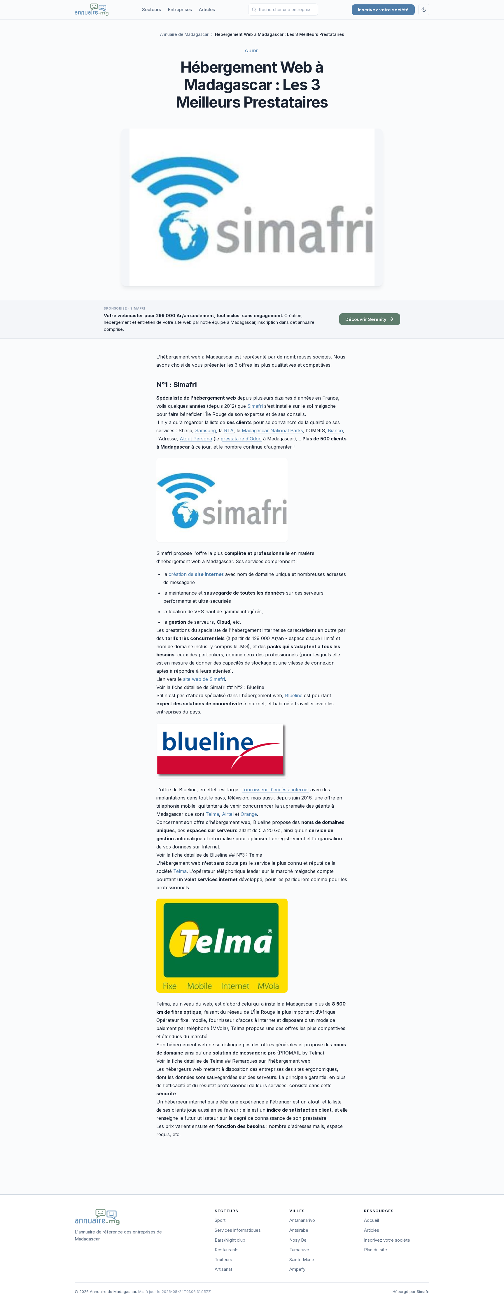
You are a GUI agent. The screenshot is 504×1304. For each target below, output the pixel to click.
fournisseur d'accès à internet (275, 789)
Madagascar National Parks (272, 430)
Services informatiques (238, 1230)
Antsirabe (298, 1230)
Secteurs (151, 9)
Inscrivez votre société (383, 10)
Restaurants (227, 1249)
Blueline (293, 695)
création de (196, 574)
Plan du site (375, 1249)
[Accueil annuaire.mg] (91, 9)
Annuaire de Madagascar (184, 34)
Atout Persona (196, 439)
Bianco (335, 430)
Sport (220, 1220)
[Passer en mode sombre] (423, 9)
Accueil (371, 1220)
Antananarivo (302, 1220)
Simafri (255, 406)
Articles (207, 9)
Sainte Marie (301, 1259)
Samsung (205, 430)
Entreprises (180, 9)
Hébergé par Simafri (411, 1291)
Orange (249, 814)
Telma (212, 814)
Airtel (228, 814)
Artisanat (223, 1269)
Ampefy (297, 1269)
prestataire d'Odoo (241, 439)
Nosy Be (298, 1240)
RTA (229, 430)
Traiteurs (223, 1259)
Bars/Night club (230, 1240)
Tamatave (299, 1249)
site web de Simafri (204, 679)
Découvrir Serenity (365, 319)
